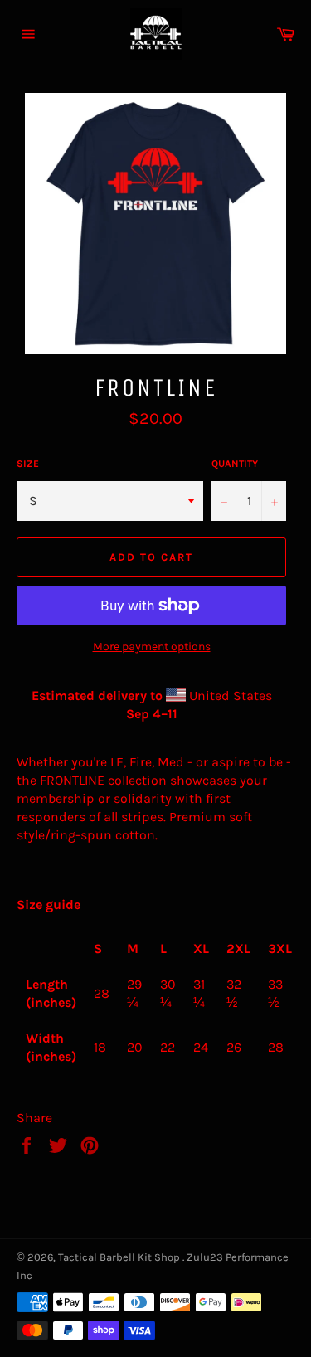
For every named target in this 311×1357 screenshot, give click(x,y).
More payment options (152, 647)
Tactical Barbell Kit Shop (120, 1257)
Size (28, 463)
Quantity (234, 463)
